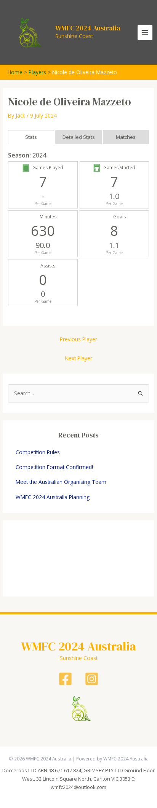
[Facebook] (65, 679)
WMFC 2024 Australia (87, 28)
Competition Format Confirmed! (54, 467)
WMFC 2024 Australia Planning (53, 497)
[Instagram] (92, 679)
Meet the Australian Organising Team (61, 481)
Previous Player (78, 339)
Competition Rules (38, 452)
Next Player (78, 358)
